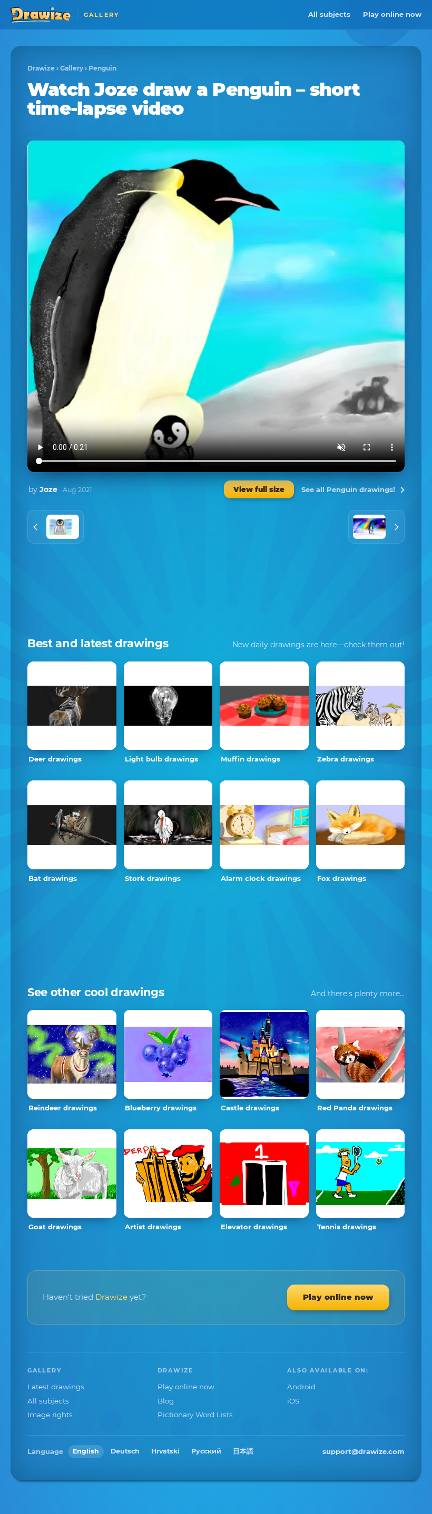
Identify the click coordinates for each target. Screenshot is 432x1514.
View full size (258, 489)
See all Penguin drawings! (348, 489)
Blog (166, 1401)
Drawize (41, 68)
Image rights (50, 1414)
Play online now (392, 14)
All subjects (329, 14)
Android (301, 1386)
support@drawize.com (363, 1451)
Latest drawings (55, 1386)
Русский (206, 1451)
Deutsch (125, 1451)
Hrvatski (165, 1451)
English (86, 1451)
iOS (293, 1401)
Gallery (71, 68)
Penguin (102, 68)
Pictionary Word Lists (195, 1414)
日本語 (243, 1451)
